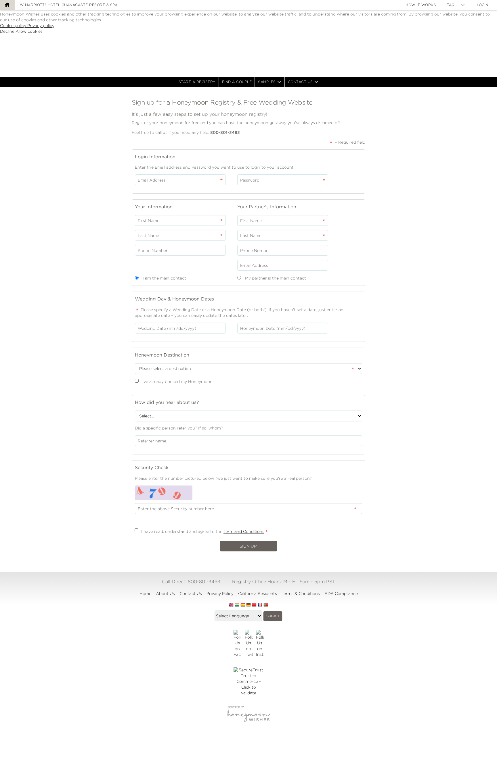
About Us (165, 593)
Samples (267, 82)
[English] (231, 605)
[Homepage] (7, 5)
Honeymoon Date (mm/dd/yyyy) (272, 328)
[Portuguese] (265, 605)
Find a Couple (237, 82)
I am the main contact (164, 278)
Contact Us (300, 82)
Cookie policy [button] (13, 25)
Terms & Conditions (301, 593)
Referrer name (152, 441)
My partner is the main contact (275, 278)
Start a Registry (197, 82)
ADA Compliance (341, 593)
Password (249, 180)
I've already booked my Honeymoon (177, 381)
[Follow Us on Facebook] (237, 643)
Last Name (148, 235)
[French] (260, 605)
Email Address (152, 180)
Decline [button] (8, 31)
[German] (248, 605)
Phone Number (153, 250)
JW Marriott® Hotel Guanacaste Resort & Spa (67, 5)
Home (145, 593)
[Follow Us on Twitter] (248, 643)
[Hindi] (237, 605)
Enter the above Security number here (176, 508)
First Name (148, 220)
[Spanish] (242, 605)
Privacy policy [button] (40, 25)
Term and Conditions (243, 531)
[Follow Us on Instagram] (259, 643)
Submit (272, 616)
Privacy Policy (220, 593)
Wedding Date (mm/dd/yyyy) (167, 328)
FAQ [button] (451, 5)
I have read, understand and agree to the (202, 531)
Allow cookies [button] (29, 31)
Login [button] (482, 5)
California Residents (257, 593)
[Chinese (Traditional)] (254, 605)
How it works (421, 5)
